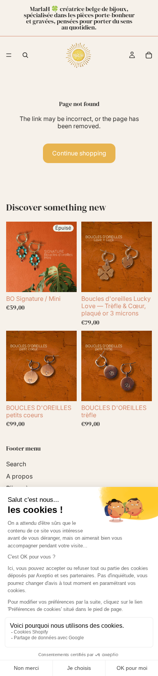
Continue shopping (79, 153)
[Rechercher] (25, 55)
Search (16, 464)
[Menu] (9, 55)
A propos (19, 476)
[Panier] (148, 55)
